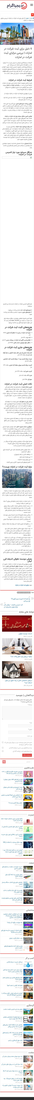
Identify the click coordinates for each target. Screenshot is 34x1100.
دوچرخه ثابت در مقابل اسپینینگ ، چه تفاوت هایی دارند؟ (13, 1079)
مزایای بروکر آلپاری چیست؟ (15, 803)
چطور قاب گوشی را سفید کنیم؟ (14, 985)
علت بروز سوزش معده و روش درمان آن (12, 1056)
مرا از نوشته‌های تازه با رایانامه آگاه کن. (22, 751)
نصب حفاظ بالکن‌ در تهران (15, 938)
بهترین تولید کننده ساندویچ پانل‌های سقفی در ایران (13, 947)
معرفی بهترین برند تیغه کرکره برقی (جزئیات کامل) (13, 875)
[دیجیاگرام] (17, 5)
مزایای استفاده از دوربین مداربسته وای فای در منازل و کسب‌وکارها (11, 931)
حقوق (27, 18)
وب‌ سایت (29, 736)
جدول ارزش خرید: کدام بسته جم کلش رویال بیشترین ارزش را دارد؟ (12, 971)
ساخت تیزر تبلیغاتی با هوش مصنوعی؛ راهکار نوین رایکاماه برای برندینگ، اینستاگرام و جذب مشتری (12, 915)
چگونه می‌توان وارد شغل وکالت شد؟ (21, 656)
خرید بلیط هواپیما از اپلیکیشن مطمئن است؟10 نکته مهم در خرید (12, 1018)
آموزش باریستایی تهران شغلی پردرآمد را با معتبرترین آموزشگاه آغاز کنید (12, 994)
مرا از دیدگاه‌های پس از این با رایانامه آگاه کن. (20, 748)
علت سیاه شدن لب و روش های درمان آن (11, 1064)
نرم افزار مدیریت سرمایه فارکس (14, 962)
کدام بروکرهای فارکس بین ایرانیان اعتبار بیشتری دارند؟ (12, 978)
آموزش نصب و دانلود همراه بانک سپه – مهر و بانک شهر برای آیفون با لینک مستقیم (12, 852)
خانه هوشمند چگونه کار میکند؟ (14, 923)
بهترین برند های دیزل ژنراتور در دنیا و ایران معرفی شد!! (13, 891)
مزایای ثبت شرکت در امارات (24, 592)
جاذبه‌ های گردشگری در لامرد (15, 1040)
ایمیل (30, 729)
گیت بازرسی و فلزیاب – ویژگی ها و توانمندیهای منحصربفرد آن (13, 605)
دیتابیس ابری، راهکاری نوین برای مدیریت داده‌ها (11, 835)
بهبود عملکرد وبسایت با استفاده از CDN (12, 842)
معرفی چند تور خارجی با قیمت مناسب (12, 1009)
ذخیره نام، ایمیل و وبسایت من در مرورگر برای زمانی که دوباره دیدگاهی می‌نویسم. (18, 744)
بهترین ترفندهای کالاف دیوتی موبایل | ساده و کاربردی (13, 780)
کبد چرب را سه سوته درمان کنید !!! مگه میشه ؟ (12, 1072)
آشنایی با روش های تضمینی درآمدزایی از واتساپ (12, 827)
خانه (31, 18)
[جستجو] (4, 761)
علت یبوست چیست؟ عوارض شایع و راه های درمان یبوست (12, 1086)
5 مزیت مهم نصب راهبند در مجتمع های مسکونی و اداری (12, 868)
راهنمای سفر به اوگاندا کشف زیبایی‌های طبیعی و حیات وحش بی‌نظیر (12, 1026)
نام (31, 723)
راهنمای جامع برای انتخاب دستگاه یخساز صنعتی (12, 883)
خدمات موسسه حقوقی (25, 634)
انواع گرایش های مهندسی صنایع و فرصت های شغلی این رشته (12, 899)
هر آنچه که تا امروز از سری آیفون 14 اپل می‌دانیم (20, 599)
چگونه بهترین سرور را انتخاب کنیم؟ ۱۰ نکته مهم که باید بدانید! (11, 820)
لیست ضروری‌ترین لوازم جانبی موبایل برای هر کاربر (12, 788)
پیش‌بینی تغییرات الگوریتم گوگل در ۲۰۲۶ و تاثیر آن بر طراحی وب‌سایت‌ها (12, 772)
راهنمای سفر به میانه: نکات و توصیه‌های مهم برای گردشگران (12, 1033)
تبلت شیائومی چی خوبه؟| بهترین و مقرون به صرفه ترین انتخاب (11, 796)
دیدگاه (30, 705)
